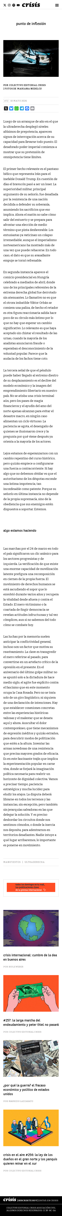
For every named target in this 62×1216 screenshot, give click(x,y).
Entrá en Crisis (48, 1200)
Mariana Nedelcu (29, 88)
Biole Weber (16, 966)
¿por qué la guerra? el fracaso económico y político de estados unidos (26, 1089)
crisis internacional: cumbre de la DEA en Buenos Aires (30, 957)
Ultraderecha (35, 862)
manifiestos (12, 862)
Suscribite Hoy (27, 1200)
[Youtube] (18, 5)
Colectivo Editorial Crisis (27, 85)
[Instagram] (9, 5)
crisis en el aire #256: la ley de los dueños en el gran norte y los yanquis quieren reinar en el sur (30, 1159)
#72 (6, 101)
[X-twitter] (4, 5)
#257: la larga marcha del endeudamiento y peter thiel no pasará (31, 1022)
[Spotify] (13, 5)
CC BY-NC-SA (49, 1210)
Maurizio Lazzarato (21, 1101)
